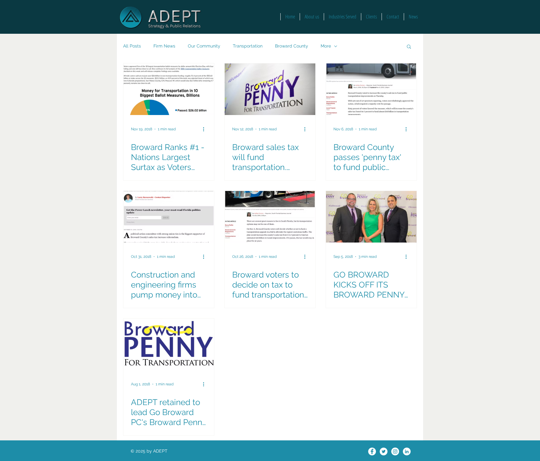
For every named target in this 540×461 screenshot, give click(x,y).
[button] (409, 47)
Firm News (164, 45)
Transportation (247, 45)
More (326, 45)
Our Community (204, 45)
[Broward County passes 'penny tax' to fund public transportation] (371, 89)
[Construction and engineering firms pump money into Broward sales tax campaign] (168, 217)
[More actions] (205, 129)
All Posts (132, 45)
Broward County (291, 45)
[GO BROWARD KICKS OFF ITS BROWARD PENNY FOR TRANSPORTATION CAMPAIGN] (371, 217)
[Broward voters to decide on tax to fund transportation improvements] (270, 217)
